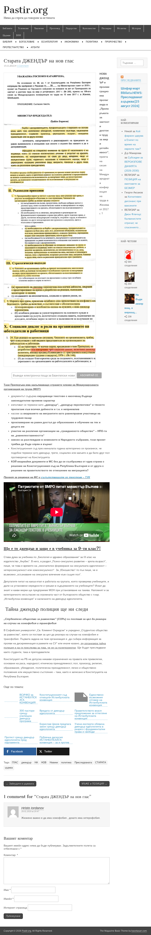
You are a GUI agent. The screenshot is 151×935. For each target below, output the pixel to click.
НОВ (43, 762)
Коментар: (11, 854)
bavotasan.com (139, 931)
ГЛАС (15, 762)
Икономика (72, 41)
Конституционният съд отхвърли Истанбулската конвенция (54, 697)
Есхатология (49, 41)
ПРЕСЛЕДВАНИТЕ (131, 80)
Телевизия (23, 28)
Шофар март (130, 88)
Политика (92, 41)
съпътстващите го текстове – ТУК (65, 477)
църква (9, 767)
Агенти (35, 47)
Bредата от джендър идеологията (52, 712)
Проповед (55, 28)
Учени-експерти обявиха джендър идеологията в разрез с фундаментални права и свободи (90, 727)
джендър (26, 762)
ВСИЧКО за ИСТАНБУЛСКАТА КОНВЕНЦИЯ (28, 698)
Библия (7, 41)
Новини (54, 762)
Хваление (39, 28)
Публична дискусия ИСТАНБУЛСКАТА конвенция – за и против (54, 740)
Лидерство (71, 28)
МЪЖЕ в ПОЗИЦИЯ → (94, 783)
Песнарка (106, 28)
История (136, 28)
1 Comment (23, 65)
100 (18, 35)
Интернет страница (15, 907)
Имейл (8, 898)
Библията (7, 28)
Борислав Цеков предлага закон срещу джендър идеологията (55, 726)
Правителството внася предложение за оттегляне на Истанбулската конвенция (91, 714)
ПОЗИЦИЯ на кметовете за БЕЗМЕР (132, 183)
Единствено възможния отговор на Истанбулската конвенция (98, 700)
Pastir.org (26, 10)
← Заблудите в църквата (20, 783)
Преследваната (83, 762)
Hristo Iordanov (32, 808)
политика (66, 762)
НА (36, 762)
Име (7, 889)
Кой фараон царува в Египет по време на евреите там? (133, 140)
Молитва (121, 28)
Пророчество (113, 41)
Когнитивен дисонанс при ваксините (132, 201)
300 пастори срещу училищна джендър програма (27, 715)
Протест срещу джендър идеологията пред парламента (19, 740)
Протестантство (13, 47)
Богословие (26, 41)
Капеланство (89, 28)
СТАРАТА (100, 762)
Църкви (6, 35)
